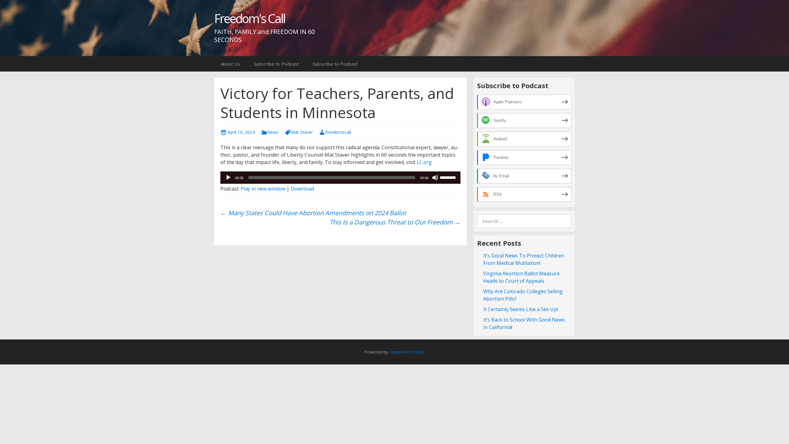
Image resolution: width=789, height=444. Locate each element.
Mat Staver (302, 132)
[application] (340, 177)
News (273, 132)
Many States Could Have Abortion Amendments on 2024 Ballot (313, 213)
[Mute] (435, 178)
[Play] (228, 178)
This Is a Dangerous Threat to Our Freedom (394, 222)
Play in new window (263, 188)
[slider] (448, 177)
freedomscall (338, 132)
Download (302, 188)
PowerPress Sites (406, 352)
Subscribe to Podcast (276, 64)
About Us (230, 64)
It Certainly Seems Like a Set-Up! (520, 309)
